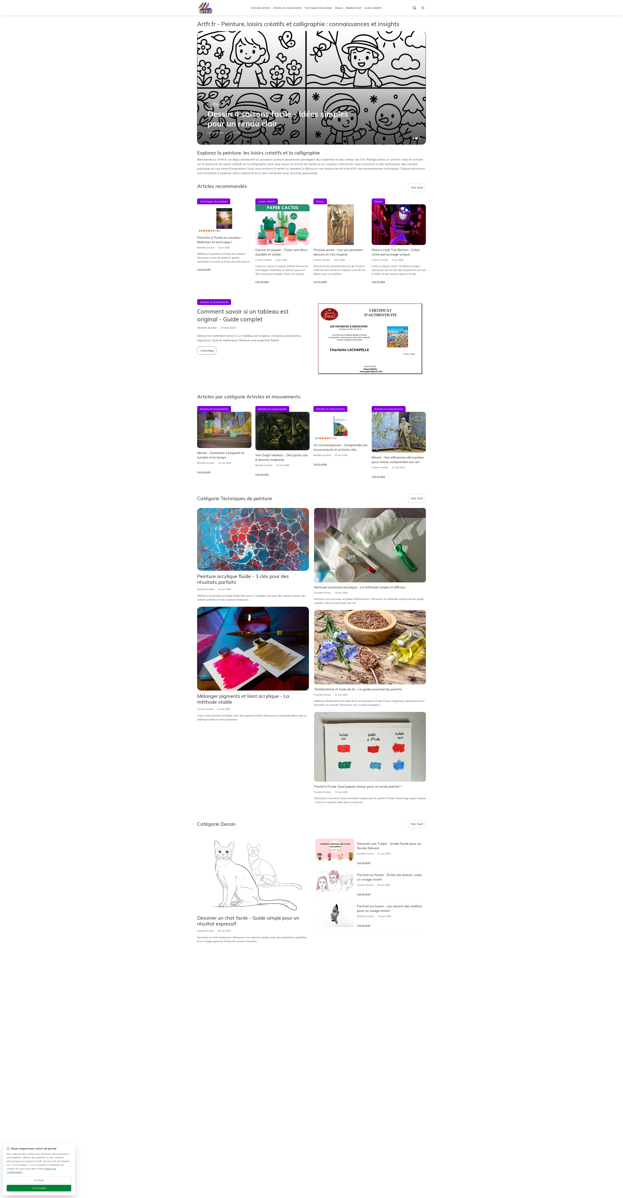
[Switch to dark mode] (423, 8)
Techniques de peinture (318, 7)
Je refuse (39, 1180)
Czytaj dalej (207, 350)
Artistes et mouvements (287, 7)
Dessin (339, 7)
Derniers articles (260, 7)
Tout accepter (39, 1188)
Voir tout (417, 187)
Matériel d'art (353, 7)
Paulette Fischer (216, 132)
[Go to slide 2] (416, 138)
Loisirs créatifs (372, 7)
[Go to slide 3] (420, 138)
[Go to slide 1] (413, 138)
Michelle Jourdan (205, 247)
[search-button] (414, 8)
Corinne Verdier (263, 259)
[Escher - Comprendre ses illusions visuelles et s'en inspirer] (311, 88)
